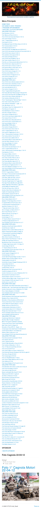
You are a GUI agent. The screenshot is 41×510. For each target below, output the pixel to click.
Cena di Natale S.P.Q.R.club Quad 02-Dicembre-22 (14, 334)
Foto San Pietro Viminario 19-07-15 (10, 159)
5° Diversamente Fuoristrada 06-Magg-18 (12, 233)
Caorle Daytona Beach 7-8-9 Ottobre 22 (11, 330)
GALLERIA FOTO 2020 (8, 284)
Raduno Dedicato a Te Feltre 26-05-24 (11, 383)
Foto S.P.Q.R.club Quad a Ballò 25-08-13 (12, 116)
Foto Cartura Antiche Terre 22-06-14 (11, 136)
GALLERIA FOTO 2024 (8, 365)
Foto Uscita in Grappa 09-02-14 (9, 127)
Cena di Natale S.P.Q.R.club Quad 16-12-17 (12, 222)
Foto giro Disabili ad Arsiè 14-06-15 (10, 156)
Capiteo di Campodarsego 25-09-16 (10, 192)
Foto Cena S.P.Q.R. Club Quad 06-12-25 (12, 440)
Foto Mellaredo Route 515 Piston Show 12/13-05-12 (14, 44)
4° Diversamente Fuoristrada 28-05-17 (11, 204)
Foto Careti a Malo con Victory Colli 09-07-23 (13, 350)
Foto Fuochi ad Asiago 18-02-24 (10, 368)
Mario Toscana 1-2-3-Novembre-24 (10, 406)
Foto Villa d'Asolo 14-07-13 (8, 105)
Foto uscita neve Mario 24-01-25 (10, 413)
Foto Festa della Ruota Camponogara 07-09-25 (13, 431)
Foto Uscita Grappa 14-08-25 (9, 429)
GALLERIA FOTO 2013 (8, 80)
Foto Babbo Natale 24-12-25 (9, 444)
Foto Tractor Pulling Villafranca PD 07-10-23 (12, 359)
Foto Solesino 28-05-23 (7, 339)
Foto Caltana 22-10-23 (7, 361)
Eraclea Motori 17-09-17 (8, 215)
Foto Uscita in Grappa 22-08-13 (9, 114)
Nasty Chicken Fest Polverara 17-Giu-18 (12, 238)
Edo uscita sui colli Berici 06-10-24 (10, 401)
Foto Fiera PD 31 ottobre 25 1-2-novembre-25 (13, 437)
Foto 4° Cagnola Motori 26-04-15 (10, 148)
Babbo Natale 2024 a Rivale (8, 410)
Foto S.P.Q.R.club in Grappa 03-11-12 (11, 71)
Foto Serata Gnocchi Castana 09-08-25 (11, 428)
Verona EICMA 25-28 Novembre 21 (10, 314)
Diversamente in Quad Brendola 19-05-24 (12, 381)
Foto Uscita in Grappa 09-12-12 (9, 76)
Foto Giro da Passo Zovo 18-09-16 (10, 188)
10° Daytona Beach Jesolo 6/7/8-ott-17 (11, 219)
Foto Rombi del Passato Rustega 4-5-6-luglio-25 (13, 426)
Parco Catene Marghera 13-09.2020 (10, 291)
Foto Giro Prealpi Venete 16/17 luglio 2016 (12, 181)
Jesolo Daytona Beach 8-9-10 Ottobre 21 (12, 309)
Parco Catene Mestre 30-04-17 (9, 199)
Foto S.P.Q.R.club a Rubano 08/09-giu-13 (12, 96)
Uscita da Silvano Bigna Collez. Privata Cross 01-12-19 (15, 278)
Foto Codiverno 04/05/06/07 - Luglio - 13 (11, 103)
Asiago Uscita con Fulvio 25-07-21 (10, 305)
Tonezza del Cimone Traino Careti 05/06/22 (12, 323)
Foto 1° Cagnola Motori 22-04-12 (10, 40)
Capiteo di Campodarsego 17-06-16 (10, 175)
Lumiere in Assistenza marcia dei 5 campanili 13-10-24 (15, 402)
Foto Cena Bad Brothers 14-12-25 (10, 442)
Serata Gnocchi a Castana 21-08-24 (11, 390)
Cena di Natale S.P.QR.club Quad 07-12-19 (12, 280)
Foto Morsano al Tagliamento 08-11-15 (11, 165)
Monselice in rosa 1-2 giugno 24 (9, 384)
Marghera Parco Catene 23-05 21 (10, 298)
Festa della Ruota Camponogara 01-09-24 (12, 393)
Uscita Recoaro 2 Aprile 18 (8, 228)
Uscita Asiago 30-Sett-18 (8, 246)
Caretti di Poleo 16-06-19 (8, 267)
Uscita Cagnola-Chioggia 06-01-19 (10, 253)
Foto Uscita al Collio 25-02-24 (9, 370)
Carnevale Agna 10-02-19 (8, 255)
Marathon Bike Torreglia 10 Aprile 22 (10, 320)
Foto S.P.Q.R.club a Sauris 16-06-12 (11, 53)
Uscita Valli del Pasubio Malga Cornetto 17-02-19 (13, 256)
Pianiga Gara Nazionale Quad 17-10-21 (11, 311)
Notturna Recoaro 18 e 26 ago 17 (10, 213)
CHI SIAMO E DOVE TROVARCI (11, 26)
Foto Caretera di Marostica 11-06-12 (11, 345)
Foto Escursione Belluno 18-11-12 (10, 73)
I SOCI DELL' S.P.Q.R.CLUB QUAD (12, 29)
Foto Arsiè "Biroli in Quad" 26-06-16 (10, 179)
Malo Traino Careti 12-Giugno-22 (10, 325)
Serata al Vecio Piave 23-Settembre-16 (11, 190)
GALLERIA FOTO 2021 (8, 294)
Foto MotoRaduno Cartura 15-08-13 (10, 110)
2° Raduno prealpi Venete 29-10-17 (10, 220)
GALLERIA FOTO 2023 (8, 336)
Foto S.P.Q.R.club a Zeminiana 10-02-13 (11, 83)
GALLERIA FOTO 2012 (8, 31)
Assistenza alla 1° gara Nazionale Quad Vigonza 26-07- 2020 (16, 287)
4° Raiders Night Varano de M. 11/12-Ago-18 (12, 244)
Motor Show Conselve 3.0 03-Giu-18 (11, 237)
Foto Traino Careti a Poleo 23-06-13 (10, 101)
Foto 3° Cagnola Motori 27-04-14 (10, 130)
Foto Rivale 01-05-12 (7, 42)
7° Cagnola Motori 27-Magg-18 (9, 235)
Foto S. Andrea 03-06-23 (8, 341)
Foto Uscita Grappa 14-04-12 (9, 38)
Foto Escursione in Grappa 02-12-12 (11, 74)
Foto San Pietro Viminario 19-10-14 (10, 141)
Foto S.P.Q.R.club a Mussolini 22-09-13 (11, 119)
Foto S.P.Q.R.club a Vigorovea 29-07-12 (11, 64)
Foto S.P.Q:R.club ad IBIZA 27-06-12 (11, 58)
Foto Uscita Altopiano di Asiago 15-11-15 (12, 166)
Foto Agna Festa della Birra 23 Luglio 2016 (12, 183)
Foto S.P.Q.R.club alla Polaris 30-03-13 (11, 85)
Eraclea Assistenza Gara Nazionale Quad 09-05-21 (14, 296)
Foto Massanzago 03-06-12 (8, 47)
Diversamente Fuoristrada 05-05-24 (10, 377)
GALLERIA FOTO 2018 (8, 224)
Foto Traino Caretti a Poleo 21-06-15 (11, 157)
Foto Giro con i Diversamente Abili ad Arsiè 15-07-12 (14, 62)
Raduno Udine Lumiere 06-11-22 (10, 332)
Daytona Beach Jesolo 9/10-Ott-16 (10, 193)
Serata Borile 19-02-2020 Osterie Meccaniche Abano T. (15, 285)
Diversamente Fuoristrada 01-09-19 (10, 274)
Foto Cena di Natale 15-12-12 (9, 78)
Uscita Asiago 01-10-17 (7, 217)
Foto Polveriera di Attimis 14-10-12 (10, 69)
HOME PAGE (6, 24)
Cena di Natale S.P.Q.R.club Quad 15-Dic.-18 (13, 249)
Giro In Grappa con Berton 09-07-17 (11, 210)
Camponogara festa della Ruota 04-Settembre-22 (14, 329)
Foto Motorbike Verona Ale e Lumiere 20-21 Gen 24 (14, 366)
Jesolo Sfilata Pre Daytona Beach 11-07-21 (12, 303)
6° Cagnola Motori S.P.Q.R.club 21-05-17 (12, 202)
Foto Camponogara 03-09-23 (9, 356)
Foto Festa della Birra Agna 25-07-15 (11, 161)
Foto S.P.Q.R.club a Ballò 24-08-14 (10, 137)
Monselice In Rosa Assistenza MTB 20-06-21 (13, 300)
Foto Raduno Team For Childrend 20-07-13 (12, 107)
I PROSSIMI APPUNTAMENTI (11, 28)
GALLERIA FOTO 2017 (8, 197)
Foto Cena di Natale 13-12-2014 (9, 143)
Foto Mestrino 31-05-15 (7, 152)
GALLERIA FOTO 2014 (8, 125)
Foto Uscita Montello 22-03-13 (9, 87)
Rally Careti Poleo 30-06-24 (8, 386)
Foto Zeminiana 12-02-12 (8, 33)
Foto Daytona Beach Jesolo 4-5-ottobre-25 (12, 433)
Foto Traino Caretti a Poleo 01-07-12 (11, 60)
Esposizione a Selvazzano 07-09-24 (10, 395)
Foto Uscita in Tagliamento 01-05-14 (10, 132)
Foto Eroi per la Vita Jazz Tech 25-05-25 (11, 420)
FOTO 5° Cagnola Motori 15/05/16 (10, 172)
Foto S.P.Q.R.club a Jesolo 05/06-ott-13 (11, 121)
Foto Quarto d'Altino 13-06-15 (9, 154)
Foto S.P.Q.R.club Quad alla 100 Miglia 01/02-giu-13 (14, 94)
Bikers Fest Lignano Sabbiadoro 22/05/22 (12, 321)
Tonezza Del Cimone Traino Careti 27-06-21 (12, 302)
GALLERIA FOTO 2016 (8, 170)
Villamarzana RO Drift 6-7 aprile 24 (10, 374)
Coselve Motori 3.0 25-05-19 (9, 260)
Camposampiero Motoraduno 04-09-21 (11, 307)
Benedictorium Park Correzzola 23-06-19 (12, 269)
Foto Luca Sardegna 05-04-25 (9, 417)
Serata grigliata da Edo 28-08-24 (10, 392)
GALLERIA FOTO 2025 (8, 412)
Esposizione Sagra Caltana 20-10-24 (11, 404)
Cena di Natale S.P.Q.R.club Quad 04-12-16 (12, 195)
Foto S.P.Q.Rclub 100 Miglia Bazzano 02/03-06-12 (14, 49)
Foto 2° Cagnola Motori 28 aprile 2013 (11, 91)
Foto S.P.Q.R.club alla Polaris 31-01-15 (11, 147)
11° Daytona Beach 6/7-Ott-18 (9, 247)
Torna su (36, 506)
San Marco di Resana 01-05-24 (9, 375)
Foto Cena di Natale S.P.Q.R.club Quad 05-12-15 (14, 168)
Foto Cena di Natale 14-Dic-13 (9, 123)
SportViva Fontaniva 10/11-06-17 (10, 206)
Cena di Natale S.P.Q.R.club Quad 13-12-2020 (13, 293)
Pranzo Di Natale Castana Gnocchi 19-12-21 (13, 312)
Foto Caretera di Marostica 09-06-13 (11, 98)
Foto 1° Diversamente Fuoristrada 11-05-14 (12, 134)
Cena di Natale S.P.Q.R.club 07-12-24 (11, 408)
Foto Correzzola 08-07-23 (8, 348)
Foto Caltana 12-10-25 (7, 435)
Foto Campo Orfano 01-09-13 (9, 118)
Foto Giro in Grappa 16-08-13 (9, 112)
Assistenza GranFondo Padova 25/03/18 (12, 226)
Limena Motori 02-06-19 (7, 264)
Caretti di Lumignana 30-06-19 (9, 271)
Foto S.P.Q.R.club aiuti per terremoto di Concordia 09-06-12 (16, 51)
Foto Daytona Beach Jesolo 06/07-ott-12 (12, 67)
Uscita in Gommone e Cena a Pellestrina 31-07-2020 (14, 289)
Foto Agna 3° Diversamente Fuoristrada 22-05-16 (14, 174)
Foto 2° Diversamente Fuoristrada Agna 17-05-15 (14, 150)
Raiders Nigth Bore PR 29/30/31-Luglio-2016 (12, 184)
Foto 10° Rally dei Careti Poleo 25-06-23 (11, 347)
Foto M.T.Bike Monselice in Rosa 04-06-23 (12, 343)
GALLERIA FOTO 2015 (8, 145)
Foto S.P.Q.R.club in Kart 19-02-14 (10, 128)
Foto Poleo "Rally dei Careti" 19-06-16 (11, 177)
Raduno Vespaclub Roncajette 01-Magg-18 (12, 231)
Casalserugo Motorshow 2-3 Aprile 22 (11, 318)
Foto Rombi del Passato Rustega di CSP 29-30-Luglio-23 (15, 352)
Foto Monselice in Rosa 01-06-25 (10, 422)
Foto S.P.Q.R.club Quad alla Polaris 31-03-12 (13, 37)
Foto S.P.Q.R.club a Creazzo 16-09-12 (11, 65)
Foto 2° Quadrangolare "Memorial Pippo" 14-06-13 (14, 100)
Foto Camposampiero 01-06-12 (9, 46)
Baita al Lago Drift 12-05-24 (8, 379)
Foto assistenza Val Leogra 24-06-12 (11, 55)
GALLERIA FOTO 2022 (8, 316)
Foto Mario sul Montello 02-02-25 (10, 415)
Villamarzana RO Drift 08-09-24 (9, 397)
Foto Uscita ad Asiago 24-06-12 (9, 56)
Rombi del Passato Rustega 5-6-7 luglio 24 (12, 388)
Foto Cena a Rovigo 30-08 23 (9, 354)
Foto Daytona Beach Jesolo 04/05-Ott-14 (12, 139)
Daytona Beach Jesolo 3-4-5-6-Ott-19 (11, 276)
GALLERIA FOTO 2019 (8, 251)
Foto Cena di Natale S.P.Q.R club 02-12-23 (12, 363)
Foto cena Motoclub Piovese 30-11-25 (11, 439)
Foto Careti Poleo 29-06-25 (8, 424)
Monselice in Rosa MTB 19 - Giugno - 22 (12, 327)
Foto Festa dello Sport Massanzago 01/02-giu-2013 (14, 92)
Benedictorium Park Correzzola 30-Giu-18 (12, 242)
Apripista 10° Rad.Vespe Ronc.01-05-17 (11, 201)
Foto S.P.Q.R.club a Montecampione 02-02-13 (13, 82)
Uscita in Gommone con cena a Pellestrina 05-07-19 (14, 273)
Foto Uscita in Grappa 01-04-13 (9, 89)
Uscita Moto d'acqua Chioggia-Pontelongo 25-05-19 (14, 262)
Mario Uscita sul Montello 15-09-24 (10, 399)
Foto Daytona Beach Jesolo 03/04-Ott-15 (12, 163)
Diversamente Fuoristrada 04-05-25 (10, 419)
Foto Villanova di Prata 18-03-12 (9, 35)
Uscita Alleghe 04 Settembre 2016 (10, 186)
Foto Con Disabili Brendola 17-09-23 (10, 357)
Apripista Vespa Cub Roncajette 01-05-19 (12, 258)
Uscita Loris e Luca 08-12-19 (9, 282)
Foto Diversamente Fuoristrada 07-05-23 (12, 338)
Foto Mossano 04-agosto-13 (9, 109)
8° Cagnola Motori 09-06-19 (8, 265)
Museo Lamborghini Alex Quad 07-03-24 (11, 372)
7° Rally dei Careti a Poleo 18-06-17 (10, 208)
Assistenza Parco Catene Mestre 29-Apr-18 (12, 229)
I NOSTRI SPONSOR (8, 451)
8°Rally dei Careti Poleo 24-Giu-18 (10, 240)
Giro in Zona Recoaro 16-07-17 (9, 211)
